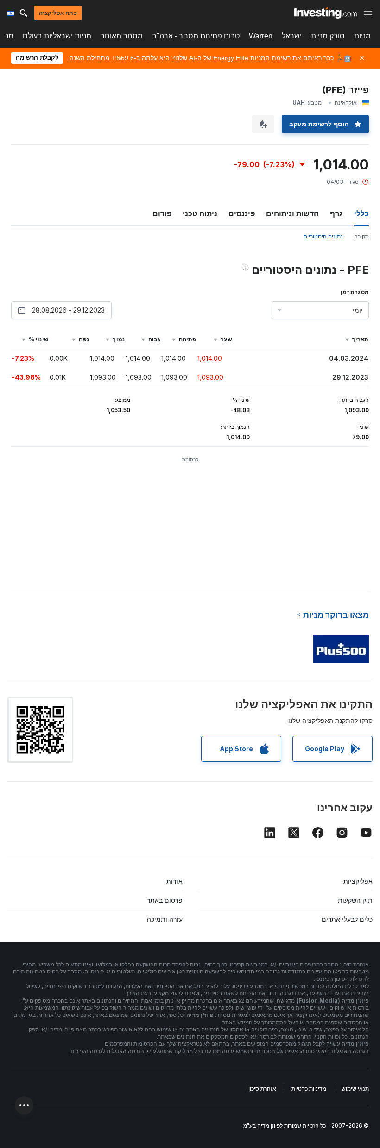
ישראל (292, 36)
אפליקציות (358, 881)
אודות (174, 881)
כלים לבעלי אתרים (347, 919)
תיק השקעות (355, 900)
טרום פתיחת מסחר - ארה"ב (196, 36)
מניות (362, 36)
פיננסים (241, 213)
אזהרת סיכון (262, 1088)
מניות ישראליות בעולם (57, 36)
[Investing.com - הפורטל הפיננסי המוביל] (325, 13)
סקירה (361, 236)
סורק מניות (328, 36)
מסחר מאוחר (122, 36)
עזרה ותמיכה (165, 919)
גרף (336, 213)
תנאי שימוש (355, 1088)
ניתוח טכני (200, 213)
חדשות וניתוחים (292, 213)
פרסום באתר (165, 900)
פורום (161, 213)
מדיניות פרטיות (308, 1088)
